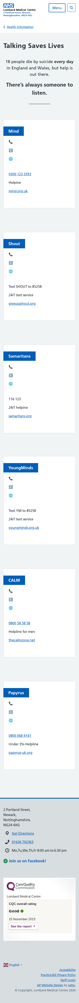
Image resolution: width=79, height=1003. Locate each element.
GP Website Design (50, 985)
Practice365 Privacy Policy (58, 975)
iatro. (72, 985)
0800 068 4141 (20, 735)
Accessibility (67, 970)
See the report (21, 926)
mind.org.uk (18, 191)
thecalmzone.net (22, 640)
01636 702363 (22, 842)
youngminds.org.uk (24, 527)
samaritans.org (20, 416)
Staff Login (68, 980)
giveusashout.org (22, 303)
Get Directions (23, 833)
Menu (57, 8)
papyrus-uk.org (20, 752)
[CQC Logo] (21, 890)
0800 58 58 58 (19, 623)
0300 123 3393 (20, 174)
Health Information (20, 27)
